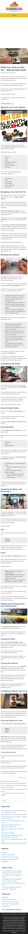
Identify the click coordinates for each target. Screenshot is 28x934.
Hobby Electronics (13, 783)
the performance (8, 285)
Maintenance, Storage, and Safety (10, 859)
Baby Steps (4, 852)
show (11, 103)
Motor (6, 160)
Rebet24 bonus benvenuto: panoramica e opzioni (13, 843)
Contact (7, 914)
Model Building (22, 783)
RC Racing (14, 785)
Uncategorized (5, 861)
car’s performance (12, 633)
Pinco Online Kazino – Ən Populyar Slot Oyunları (13, 814)
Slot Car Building (9, 787)
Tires (3, 723)
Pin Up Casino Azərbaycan (8, 833)
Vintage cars (4, 202)
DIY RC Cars (5, 783)
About (3, 914)
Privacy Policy (13, 914)
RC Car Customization (6, 785)
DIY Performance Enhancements (10, 781)
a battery (15, 579)
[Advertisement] (14, 32)
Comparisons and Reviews (8, 854)
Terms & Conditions (21, 914)
